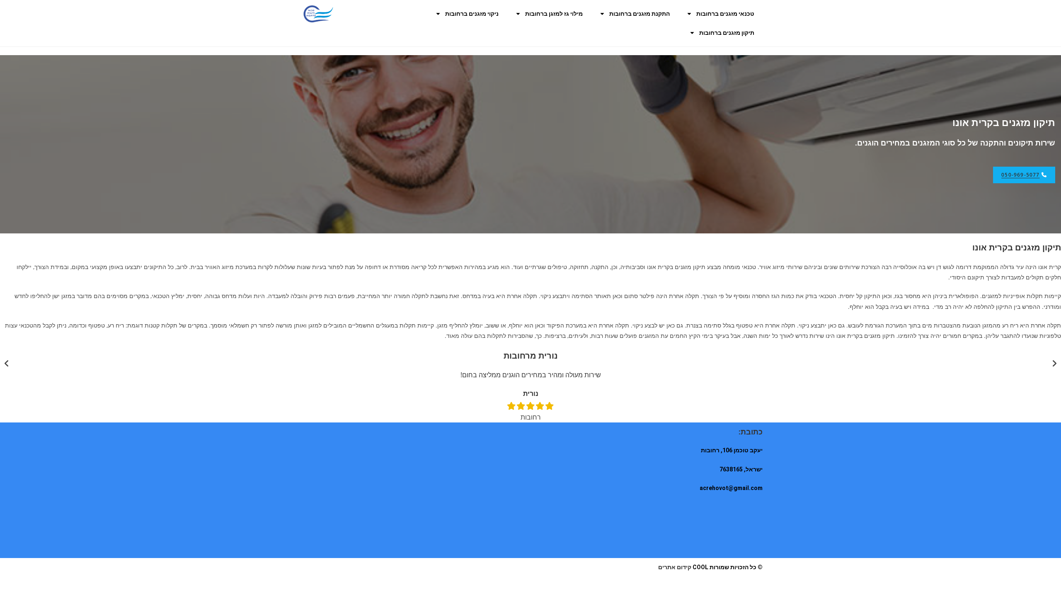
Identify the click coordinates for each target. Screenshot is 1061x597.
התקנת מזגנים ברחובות (639, 13)
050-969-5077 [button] (1020, 174)
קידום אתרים (674, 567)
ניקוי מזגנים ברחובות (472, 13)
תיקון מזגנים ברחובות (726, 32)
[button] (6, 363)
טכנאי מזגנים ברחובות (725, 13)
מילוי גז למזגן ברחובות (554, 13)
